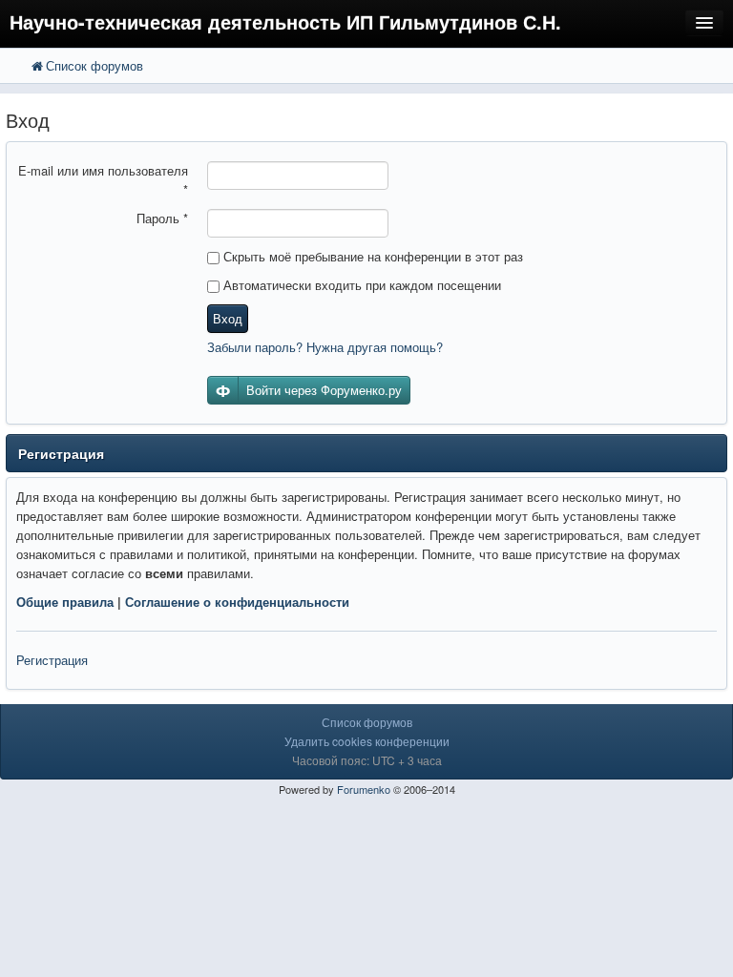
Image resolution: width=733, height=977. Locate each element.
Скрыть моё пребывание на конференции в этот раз (371, 256)
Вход (227, 318)
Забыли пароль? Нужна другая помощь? (325, 347)
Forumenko (363, 789)
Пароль (162, 218)
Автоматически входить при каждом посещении (360, 285)
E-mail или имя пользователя (103, 179)
